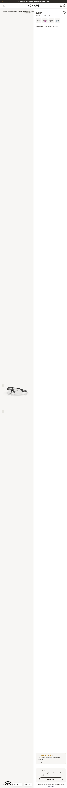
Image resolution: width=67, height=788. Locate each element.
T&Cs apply (40, 762)
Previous (2, 1)
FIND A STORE (50, 779)
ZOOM (26, 784)
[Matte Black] (45, 20)
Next (64, 1)
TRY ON (16, 784)
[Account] (61, 5)
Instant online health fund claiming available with (51, 784)
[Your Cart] (64, 5)
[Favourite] (64, 12)
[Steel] (38, 20)
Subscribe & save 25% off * (33, 1)
